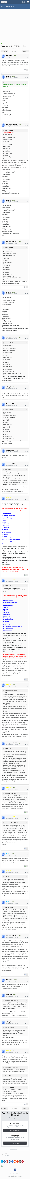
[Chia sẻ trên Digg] (10, 1161)
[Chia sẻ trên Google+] (7, 1161)
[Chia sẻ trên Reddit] (15, 1161)
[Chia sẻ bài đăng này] (27, 57)
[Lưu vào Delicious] (12, 1161)
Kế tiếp (24, 51)
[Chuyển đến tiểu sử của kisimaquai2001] (3, 451)
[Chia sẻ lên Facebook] (4, 1161)
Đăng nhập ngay (15, 1143)
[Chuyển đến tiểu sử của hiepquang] (3, 56)
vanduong (5, 48)
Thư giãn (21, 48)
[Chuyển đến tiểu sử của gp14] (3, 854)
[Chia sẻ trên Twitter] (2, 1161)
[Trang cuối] (28, 51)
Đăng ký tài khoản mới (15, 1130)
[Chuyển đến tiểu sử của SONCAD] (3, 498)
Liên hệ (18, 1173)
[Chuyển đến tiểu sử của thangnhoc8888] (3, 404)
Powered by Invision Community (15, 1176)
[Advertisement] (15, 25)
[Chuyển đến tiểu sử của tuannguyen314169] (3, 125)
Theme (12, 1173)
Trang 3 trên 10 (15, 51)
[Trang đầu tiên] (2, 51)
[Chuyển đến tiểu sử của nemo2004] (3, 980)
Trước (5, 51)
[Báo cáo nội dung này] (25, 57)
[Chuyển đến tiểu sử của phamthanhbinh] (3, 580)
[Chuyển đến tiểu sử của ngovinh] (3, 77)
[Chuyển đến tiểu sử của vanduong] (3, 995)
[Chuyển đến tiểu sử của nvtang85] (3, 387)
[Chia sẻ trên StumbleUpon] (17, 1161)
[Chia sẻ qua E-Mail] (20, 1161)
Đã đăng (12, 57)
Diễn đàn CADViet (9, 6)
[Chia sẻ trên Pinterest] (23, 1161)
